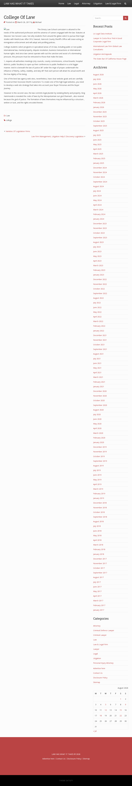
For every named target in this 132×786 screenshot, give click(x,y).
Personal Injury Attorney (103, 663)
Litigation (97, 3)
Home (61, 3)
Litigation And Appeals (102, 54)
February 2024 (99, 214)
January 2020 (98, 442)
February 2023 (99, 270)
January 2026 (98, 107)
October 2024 (99, 177)
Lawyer (96, 649)
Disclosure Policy (100, 677)
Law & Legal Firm (113, 3)
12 (106, 710)
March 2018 (98, 545)
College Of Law (19, 17)
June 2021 (97, 363)
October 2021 (99, 344)
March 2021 (98, 377)
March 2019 (98, 489)
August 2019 (98, 465)
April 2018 (97, 540)
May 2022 (97, 312)
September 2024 (100, 181)
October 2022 (99, 289)
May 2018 (97, 535)
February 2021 (99, 382)
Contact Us (97, 673)
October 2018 (99, 512)
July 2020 (97, 414)
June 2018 (97, 531)
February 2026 (99, 102)
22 (121, 715)
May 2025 (97, 144)
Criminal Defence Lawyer (103, 630)
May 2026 (97, 88)
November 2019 (100, 451)
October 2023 (99, 233)
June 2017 (97, 586)
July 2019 (97, 470)
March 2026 (98, 98)
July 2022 (97, 302)
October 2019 (99, 456)
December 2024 (100, 167)
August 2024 (98, 186)
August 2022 (98, 298)
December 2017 (100, 559)
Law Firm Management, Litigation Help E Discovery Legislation (57, 136)
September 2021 (100, 349)
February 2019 (99, 493)
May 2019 (97, 479)
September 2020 (100, 405)
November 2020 (100, 396)
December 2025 (100, 112)
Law (69, 3)
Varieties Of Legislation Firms (18, 131)
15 (121, 710)
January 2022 (98, 330)
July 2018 (97, 526)
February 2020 (99, 437)
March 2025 (98, 153)
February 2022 (99, 326)
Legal (76, 3)
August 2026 (98, 74)
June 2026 (97, 84)
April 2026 (97, 93)
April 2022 (97, 316)
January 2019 (98, 498)
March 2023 (98, 265)
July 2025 (97, 135)
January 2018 (98, 554)
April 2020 (97, 428)
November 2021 (100, 340)
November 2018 (100, 507)
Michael (38, 22)
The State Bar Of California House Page (109, 59)
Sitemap (96, 682)
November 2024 (100, 172)
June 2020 (97, 419)
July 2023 (97, 247)
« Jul (95, 731)
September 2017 (100, 572)
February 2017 (99, 605)
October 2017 (99, 568)
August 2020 (98, 410)
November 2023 (100, 228)
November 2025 (100, 116)
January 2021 (98, 386)
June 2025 (97, 140)
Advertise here (99, 668)
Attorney (86, 3)
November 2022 (100, 284)
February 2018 (99, 549)
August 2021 (98, 354)
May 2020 (97, 423)
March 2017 (98, 600)
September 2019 (100, 461)
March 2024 (98, 209)
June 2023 (97, 251)
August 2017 (98, 577)
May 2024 (97, 200)
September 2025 (100, 126)
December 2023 (100, 223)
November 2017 (100, 563)
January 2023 (98, 274)
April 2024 (97, 205)
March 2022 (98, 321)
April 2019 (97, 484)
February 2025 (99, 158)
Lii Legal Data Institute (102, 33)
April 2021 (97, 372)
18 (101, 715)
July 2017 (97, 582)
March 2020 (98, 433)
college (9, 120)
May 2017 (97, 591)
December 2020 (100, 391)
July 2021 (97, 358)
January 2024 (98, 219)
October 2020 (99, 400)
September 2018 (100, 517)
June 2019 (97, 475)
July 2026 (97, 79)
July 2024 (97, 191)
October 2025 (99, 121)
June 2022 (97, 307)
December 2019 (100, 447)
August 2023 (98, 242)
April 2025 (97, 149)
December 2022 (100, 279)
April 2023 (97, 261)
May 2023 (97, 256)
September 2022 (100, 293)
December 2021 (100, 335)
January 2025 (98, 163)
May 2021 (97, 368)
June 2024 (97, 195)
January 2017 (98, 610)
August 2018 (98, 521)
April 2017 (97, 596)
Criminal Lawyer (99, 635)
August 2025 (98, 130)
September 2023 (100, 237)
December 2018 (100, 503)
